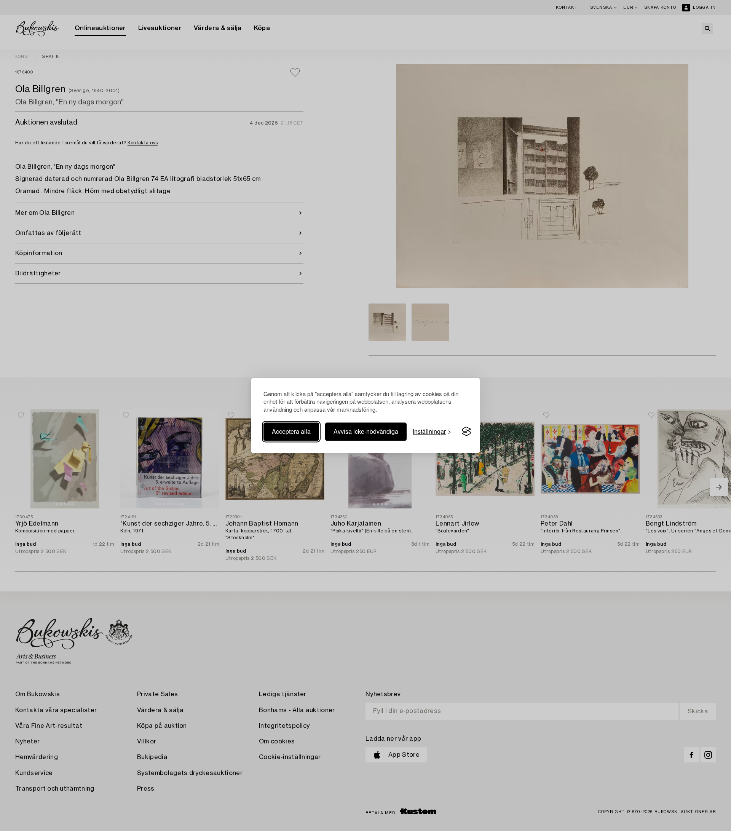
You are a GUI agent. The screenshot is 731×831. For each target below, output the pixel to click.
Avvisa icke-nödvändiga (366, 431)
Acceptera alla (291, 431)
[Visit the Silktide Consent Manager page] (466, 431)
